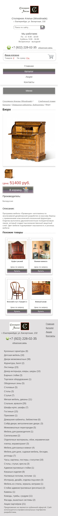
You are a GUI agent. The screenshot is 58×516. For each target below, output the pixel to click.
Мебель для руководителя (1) (18, 431)
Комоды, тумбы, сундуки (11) (18, 496)
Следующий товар (46, 101)
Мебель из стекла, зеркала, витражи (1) (23, 484)
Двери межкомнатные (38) (17, 359)
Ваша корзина (12, 55)
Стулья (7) (9, 395)
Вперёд (51, 138)
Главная (29, 66)
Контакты (29, 82)
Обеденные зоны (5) (14, 383)
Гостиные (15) (11, 411)
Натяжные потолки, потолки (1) (20, 476)
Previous (7, 172)
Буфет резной (17, 261)
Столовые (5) (10, 387)
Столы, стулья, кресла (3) (16, 464)
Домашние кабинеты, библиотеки (28, 105)
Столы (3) (9, 391)
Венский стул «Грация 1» (17, 302)
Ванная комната (40, 261)
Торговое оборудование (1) (17, 379)
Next (52, 172)
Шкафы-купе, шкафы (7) (16, 407)
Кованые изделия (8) (14, 472)
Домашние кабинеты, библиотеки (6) (22, 419)
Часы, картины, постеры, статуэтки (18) (23, 460)
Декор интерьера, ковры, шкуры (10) (22, 371)
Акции (29, 76)
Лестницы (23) (11, 367)
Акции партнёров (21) (15, 504)
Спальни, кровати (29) (15, 403)
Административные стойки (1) (19, 468)
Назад (7, 138)
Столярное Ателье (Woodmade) (17, 101)
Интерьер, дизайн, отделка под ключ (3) (23, 480)
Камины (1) (9, 492)
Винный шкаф (41, 302)
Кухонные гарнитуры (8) (16, 351)
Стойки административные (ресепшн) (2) (24, 488)
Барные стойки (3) (13, 375)
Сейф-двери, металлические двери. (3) (23, 423)
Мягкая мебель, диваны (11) (18, 399)
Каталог (29, 71)
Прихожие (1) (10, 415)
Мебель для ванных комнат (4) (19, 448)
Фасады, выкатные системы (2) (19, 500)
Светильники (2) (12, 435)
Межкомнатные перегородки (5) (20, 427)
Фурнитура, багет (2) (14, 363)
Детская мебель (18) (14, 355)
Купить (17, 271)
